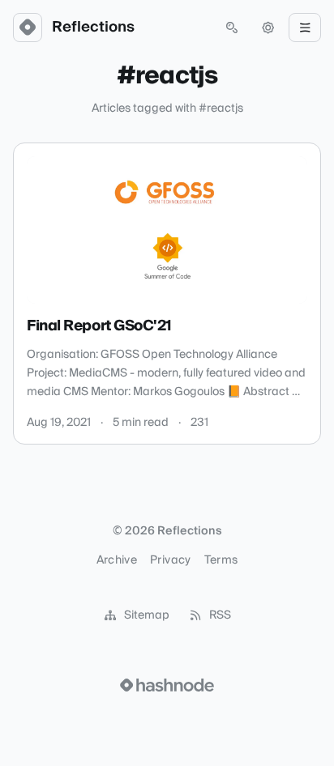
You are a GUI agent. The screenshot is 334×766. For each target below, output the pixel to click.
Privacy (170, 560)
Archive (116, 560)
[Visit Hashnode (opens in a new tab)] (167, 685)
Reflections (93, 27)
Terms (221, 560)
